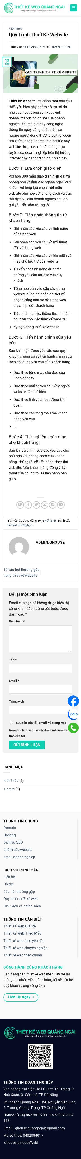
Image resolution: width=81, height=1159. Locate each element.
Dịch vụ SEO (13, 842)
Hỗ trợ (8, 884)
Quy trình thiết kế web (20, 899)
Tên (12, 660)
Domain (9, 828)
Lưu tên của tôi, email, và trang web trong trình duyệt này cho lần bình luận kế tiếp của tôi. (38, 729)
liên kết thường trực (20, 525)
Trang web (16, 702)
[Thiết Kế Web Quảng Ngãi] (34, 8)
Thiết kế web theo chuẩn (22, 955)
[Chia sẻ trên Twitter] (36, 505)
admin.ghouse (62, 47)
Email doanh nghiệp (19, 857)
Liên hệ (9, 877)
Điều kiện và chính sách (22, 906)
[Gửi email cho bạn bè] (44, 505)
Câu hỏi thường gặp (19, 892)
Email (14, 681)
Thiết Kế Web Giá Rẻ (19, 926)
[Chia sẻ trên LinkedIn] (61, 505)
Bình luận (17, 621)
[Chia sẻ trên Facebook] (28, 505)
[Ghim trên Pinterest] (52, 505)
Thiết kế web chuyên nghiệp (25, 948)
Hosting (9, 835)
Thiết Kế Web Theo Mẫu (22, 933)
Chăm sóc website (17, 850)
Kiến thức (16, 28)
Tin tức (9, 789)
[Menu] (73, 8)
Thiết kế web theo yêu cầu (24, 941)
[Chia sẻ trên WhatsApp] (20, 505)
